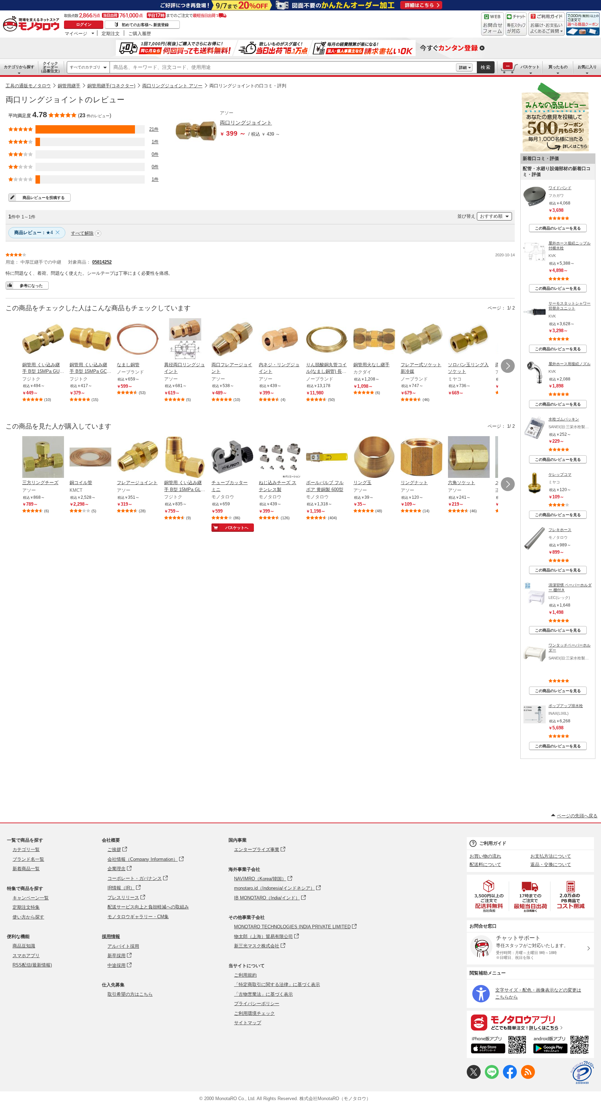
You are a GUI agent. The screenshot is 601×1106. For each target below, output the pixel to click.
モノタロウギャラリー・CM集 (138, 916)
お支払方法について (550, 856)
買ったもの (558, 67)
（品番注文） (50, 67)
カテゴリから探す (19, 67)
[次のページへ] (508, 366)
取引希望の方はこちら (130, 994)
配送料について (485, 864)
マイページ (76, 33)
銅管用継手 (69, 85)
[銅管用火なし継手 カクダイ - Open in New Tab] (374, 339)
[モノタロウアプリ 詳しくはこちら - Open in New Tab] (530, 1022)
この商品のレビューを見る (558, 228)
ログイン (83, 24)
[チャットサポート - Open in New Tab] (516, 24)
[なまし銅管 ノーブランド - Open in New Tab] (138, 339)
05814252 (102, 262)
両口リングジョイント (246, 123)
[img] (32, 24)
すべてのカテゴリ (85, 67)
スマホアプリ (26, 955)
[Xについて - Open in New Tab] (474, 1077)
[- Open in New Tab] (489, 896)
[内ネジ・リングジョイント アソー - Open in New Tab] (279, 339)
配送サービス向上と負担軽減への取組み (148, 906)
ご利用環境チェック (254, 1013)
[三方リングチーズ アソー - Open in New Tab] (43, 457)
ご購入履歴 (139, 33)
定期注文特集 (26, 907)
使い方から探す (28, 917)
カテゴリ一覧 (26, 849)
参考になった (31, 285)
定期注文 (111, 33)
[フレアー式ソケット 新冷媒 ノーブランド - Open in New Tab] (421, 339)
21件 (154, 129)
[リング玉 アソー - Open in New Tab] (374, 457)
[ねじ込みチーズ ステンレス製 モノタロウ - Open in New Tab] (279, 457)
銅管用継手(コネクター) (111, 85)
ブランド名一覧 (28, 859)
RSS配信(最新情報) (32, 965)
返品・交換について (550, 864)
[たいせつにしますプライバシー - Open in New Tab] (582, 1072)
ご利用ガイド (492, 843)
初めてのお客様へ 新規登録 (145, 25)
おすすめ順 (491, 216)
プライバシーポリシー (256, 1003)
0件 (155, 154)
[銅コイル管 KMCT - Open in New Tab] (90, 457)
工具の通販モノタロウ (28, 85)
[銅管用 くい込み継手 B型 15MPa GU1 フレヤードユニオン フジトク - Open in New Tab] (43, 339)
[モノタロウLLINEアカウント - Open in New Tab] (492, 1077)
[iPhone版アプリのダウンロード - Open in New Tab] (498, 1046)
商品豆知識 (24, 945)
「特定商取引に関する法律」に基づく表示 (277, 984)
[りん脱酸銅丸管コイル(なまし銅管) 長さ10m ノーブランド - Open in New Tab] (327, 339)
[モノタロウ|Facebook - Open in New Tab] (510, 1077)
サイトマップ (247, 1022)
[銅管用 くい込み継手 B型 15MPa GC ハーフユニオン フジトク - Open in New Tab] (90, 339)
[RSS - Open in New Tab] (528, 1077)
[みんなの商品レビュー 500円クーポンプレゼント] (555, 150)
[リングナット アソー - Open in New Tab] (421, 457)
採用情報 (111, 936)
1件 (155, 141)
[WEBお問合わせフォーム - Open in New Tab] (492, 24)
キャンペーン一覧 (31, 897)
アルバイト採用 (123, 946)
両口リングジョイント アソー (172, 85)
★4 (33, 232)
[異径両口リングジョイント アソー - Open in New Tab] (185, 339)
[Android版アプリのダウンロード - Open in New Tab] (562, 1046)
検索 (486, 67)
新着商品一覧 (26, 868)
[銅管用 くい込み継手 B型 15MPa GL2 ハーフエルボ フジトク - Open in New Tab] (185, 457)
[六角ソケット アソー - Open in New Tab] (469, 457)
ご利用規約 (245, 975)
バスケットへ (236, 528)
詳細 (463, 67)
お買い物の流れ (485, 856)
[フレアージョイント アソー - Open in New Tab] (138, 457)
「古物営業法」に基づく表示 (263, 994)
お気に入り (587, 67)
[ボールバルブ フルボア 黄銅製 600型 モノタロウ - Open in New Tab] (327, 457)
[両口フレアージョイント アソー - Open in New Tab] (232, 339)
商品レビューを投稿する (44, 197)
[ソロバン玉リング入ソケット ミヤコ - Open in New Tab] (469, 339)
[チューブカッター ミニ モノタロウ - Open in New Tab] (232, 457)
